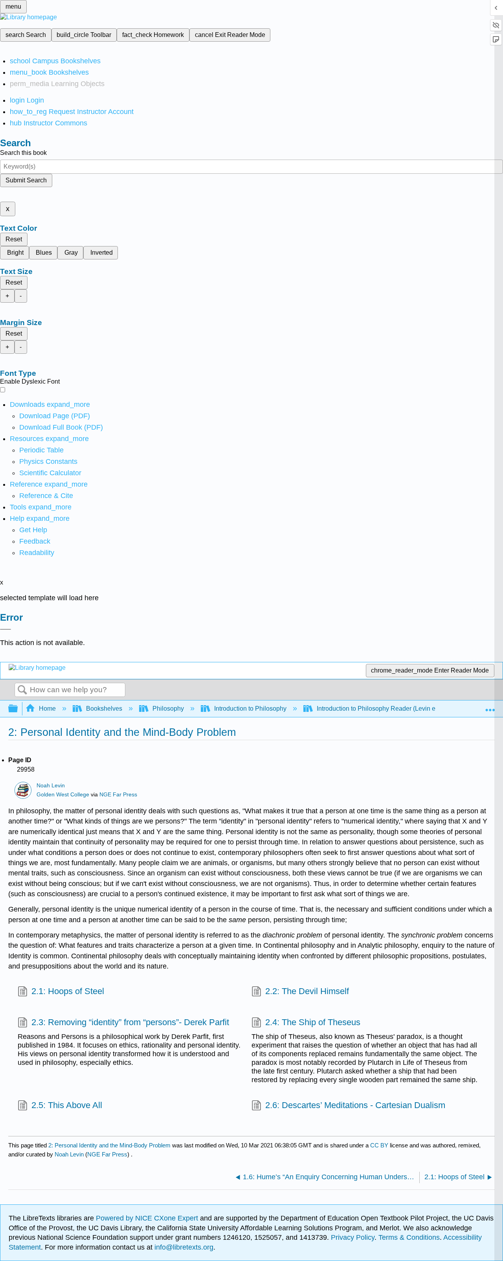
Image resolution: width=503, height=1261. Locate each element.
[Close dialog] (5, 629)
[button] (34, 541)
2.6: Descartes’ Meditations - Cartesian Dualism (355, 1105)
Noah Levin (51, 786)
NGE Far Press (118, 795)
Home (47, 708)
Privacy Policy (352, 1237)
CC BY (380, 1145)
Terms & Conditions (409, 1237)
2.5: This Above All (66, 1105)
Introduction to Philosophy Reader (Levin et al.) (382, 708)
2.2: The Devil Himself (307, 991)
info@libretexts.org (182, 1247)
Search (22, 690)
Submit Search (26, 180)
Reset (14, 239)
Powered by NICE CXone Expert (148, 1218)
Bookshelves (104, 708)
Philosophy (168, 708)
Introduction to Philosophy (250, 708)
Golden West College (63, 795)
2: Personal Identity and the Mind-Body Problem (109, 1145)
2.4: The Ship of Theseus (312, 1022)
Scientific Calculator (50, 473)
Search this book (23, 152)
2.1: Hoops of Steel (67, 991)
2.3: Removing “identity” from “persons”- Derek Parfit (130, 1022)
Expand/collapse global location (490, 706)
